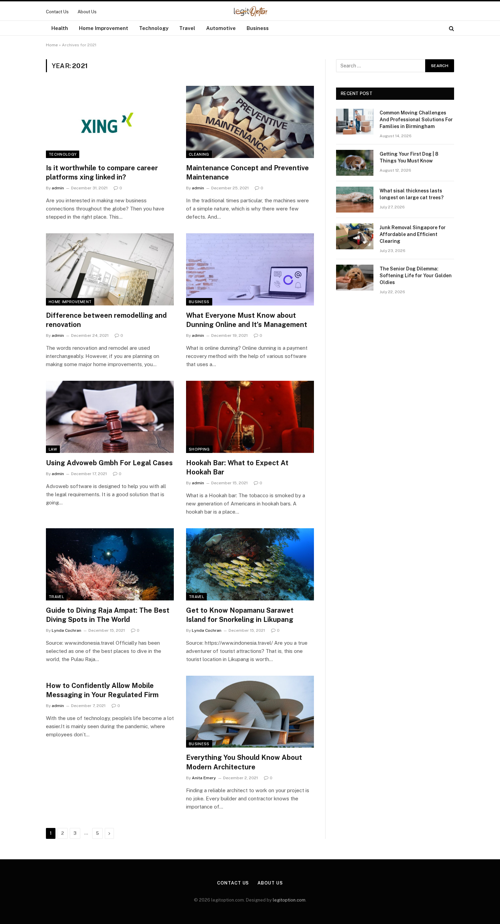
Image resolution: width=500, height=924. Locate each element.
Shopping (199, 449)
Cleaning (199, 154)
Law (53, 449)
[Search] (451, 28)
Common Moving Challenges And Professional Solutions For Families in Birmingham (416, 119)
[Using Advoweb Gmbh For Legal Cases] (110, 417)
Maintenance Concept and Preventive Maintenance (247, 172)
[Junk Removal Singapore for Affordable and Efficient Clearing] (354, 236)
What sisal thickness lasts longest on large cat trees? (412, 194)
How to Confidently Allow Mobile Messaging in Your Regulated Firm (102, 690)
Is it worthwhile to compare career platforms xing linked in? (102, 172)
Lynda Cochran (66, 630)
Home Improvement (103, 28)
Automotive (221, 28)
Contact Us (57, 11)
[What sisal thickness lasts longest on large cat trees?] (354, 200)
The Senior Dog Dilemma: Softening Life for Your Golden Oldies (416, 275)
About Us (87, 11)
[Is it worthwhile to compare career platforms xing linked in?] (110, 122)
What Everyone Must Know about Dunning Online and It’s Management (246, 320)
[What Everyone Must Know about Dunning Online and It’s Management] (250, 269)
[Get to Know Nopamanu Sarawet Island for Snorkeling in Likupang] (250, 564)
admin (58, 188)
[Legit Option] (250, 11)
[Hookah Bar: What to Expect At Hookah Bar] (250, 417)
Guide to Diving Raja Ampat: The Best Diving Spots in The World (107, 615)
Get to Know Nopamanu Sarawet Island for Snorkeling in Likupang (240, 615)
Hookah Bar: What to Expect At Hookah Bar (237, 467)
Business (258, 28)
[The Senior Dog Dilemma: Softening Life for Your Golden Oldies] (354, 278)
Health (59, 28)
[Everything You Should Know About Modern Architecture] (250, 712)
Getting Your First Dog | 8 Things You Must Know (409, 157)
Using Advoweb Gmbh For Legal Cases (109, 463)
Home (52, 45)
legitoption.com (289, 900)
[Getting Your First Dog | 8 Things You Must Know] (354, 163)
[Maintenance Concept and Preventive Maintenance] (250, 122)
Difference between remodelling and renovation (106, 320)
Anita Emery (204, 778)
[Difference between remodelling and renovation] (110, 269)
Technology (153, 28)
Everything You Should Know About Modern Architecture (244, 762)
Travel (187, 28)
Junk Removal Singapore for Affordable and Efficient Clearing (413, 234)
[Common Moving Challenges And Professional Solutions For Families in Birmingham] (354, 122)
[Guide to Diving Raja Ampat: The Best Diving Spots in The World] (110, 564)
